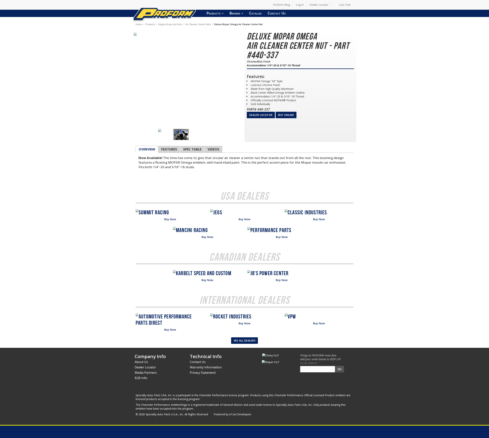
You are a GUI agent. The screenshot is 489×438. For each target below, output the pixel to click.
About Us (141, 362)
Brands (235, 13)
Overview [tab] (147, 149)
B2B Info (141, 378)
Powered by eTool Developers (232, 414)
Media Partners (146, 372)
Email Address (308, 363)
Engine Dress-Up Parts (170, 24)
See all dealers (244, 340)
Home (139, 24)
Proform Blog (281, 4)
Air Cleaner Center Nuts (198, 24)
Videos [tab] (213, 149)
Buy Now (170, 219)
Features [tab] (169, 149)
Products (214, 13)
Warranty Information (206, 367)
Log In (300, 4)
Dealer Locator (319, 4)
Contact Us (277, 13)
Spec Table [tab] (192, 149)
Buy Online (286, 115)
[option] (165, 130)
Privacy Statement (203, 372)
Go (340, 369)
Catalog (255, 13)
